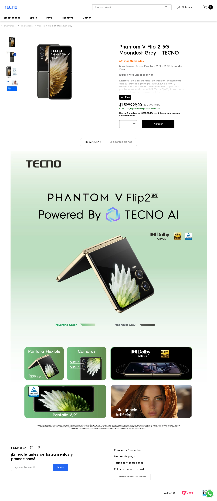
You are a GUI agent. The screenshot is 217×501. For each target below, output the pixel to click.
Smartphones (12, 18)
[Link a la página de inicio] (2, 26)
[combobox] (132, 7)
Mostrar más (125, 97)
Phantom (67, 18)
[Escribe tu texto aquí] (31, 448)
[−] (122, 124)
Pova (49, 18)
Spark (33, 18)
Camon (86, 18)
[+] (134, 124)
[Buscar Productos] (167, 7)
